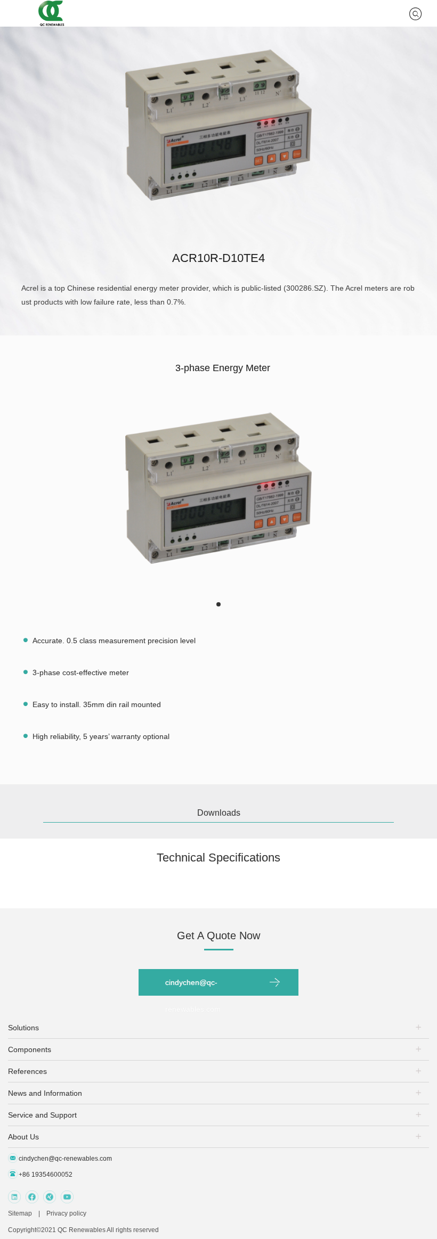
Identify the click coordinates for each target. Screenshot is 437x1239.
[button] (218, 604)
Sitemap (20, 1213)
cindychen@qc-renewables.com (193, 987)
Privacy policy (66, 1213)
